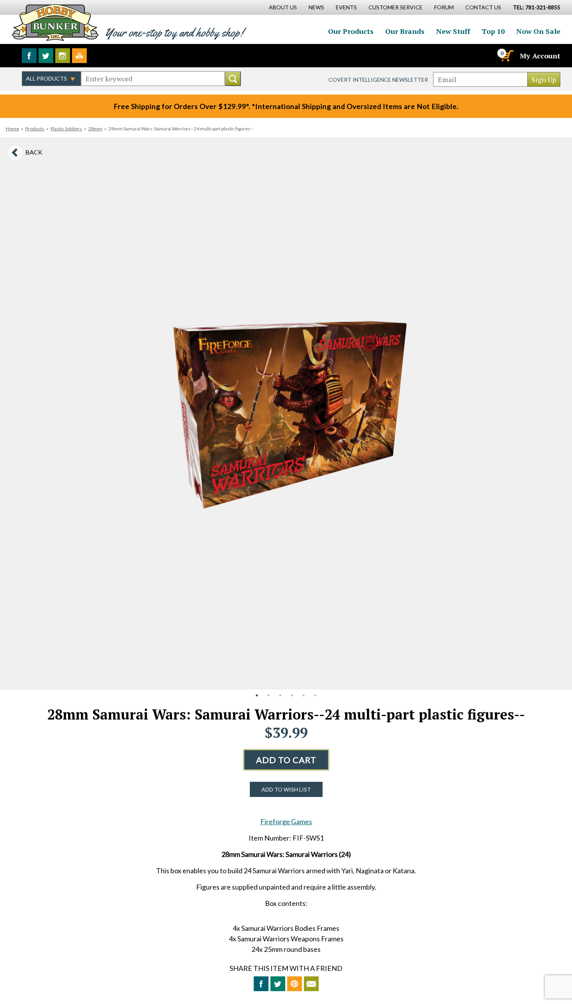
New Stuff (453, 31)
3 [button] (280, 695)
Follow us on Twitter (46, 55)
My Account (540, 55)
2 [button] (268, 695)
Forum (444, 7)
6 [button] (315, 695)
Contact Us (483, 7)
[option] (286, 413)
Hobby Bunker (55, 22)
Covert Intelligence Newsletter (378, 79)
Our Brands (405, 31)
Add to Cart (286, 760)
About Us (283, 7)
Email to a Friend (311, 983)
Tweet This (277, 983)
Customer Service (395, 7)
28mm (95, 129)
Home (12, 129)
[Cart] (506, 55)
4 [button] (292, 695)
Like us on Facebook (29, 55)
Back (33, 152)
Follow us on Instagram (62, 55)
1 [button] (257, 695)
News (316, 7)
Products (34, 129)
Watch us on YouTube (79, 55)
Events (346, 7)
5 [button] (303, 695)
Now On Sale (538, 31)
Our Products (351, 31)
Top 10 (493, 31)
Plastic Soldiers (66, 129)
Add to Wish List (286, 789)
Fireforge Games (286, 821)
